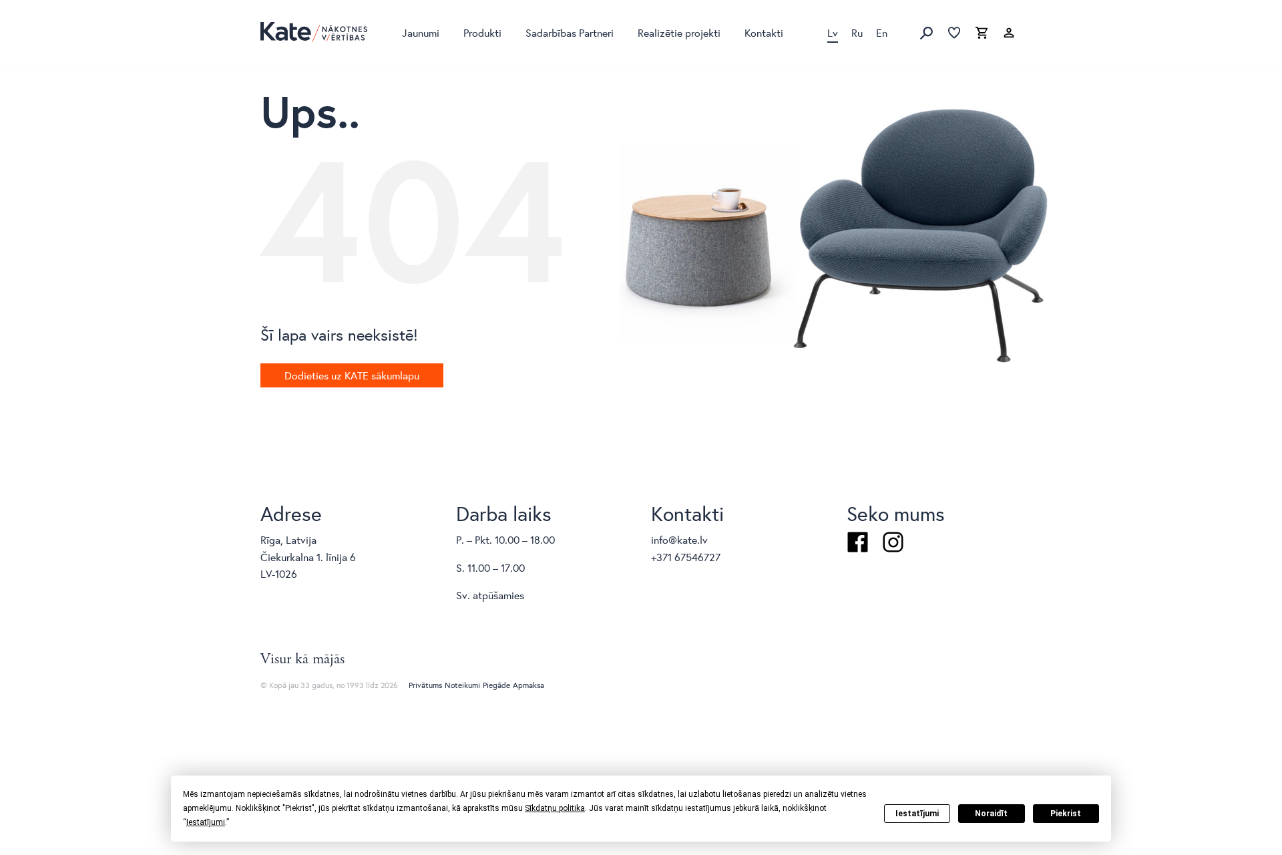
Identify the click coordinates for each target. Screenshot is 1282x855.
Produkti (482, 32)
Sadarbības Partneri (569, 32)
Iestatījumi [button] (205, 822)
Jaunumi (420, 32)
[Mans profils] (1009, 33)
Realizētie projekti (679, 32)
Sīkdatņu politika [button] (555, 808)
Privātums (425, 685)
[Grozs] (981, 33)
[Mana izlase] (954, 33)
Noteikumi (462, 685)
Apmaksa (528, 685)
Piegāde (496, 685)
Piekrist (1065, 813)
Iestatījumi (917, 813)
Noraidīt (991, 813)
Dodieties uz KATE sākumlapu (351, 375)
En (881, 32)
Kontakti (763, 32)
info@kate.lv (679, 539)
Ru (857, 32)
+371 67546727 (685, 557)
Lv (832, 32)
